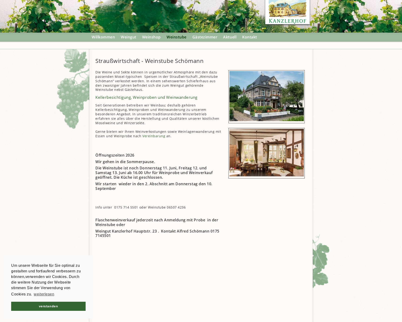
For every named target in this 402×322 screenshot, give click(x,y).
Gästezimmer (205, 37)
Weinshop (151, 37)
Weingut (128, 37)
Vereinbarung (153, 136)
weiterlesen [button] (44, 294)
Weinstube (177, 37)
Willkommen (103, 37)
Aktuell (229, 37)
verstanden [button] (48, 306)
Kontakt (249, 37)
